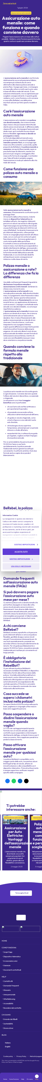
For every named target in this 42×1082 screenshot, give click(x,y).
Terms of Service (13, 1062)
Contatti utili (8, 981)
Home (4, 941)
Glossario (7, 990)
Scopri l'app (7, 952)
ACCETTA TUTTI (21, 552)
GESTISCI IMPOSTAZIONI (24, 545)
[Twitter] (39, 908)
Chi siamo (6, 1015)
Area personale (9, 994)
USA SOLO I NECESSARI (21, 566)
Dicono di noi (8, 1028)
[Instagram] (29, 908)
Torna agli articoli (9, 3)
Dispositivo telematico (12, 956)
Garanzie (6, 965)
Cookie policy (8, 1056)
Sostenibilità (8, 1024)
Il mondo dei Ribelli (10, 1019)
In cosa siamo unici (10, 961)
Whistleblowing (9, 999)
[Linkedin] (34, 908)
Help (4, 977)
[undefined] (21, 917)
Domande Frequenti (11, 985)
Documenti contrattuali (12, 970)
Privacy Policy (21, 1056)
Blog (4, 1035)
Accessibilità (8, 1003)
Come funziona (9, 947)
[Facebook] (24, 908)
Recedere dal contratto (12, 1008)
